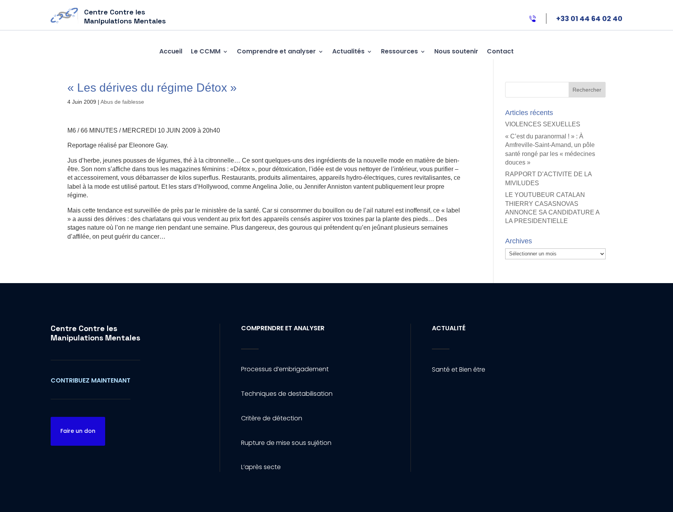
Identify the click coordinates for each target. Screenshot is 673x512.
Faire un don (77, 431)
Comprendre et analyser (276, 51)
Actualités (348, 51)
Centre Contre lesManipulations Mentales (95, 333)
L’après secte (261, 466)
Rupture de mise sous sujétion (286, 442)
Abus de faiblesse (122, 102)
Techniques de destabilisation (287, 393)
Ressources (399, 51)
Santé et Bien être (458, 369)
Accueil (170, 51)
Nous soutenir (456, 51)
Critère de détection (271, 418)
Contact (500, 51)
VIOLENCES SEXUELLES (542, 124)
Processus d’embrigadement (285, 369)
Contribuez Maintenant (90, 380)
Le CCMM (205, 51)
